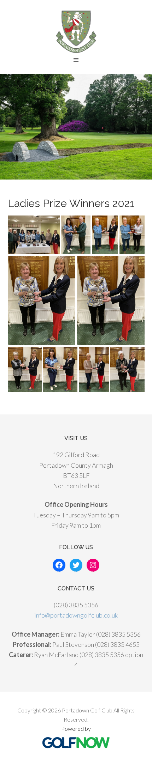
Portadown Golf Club (76, 32)
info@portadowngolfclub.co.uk (76, 615)
